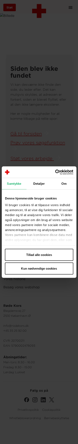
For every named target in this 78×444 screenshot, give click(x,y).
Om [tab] (64, 183)
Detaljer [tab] (39, 183)
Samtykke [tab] (14, 183)
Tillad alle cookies (39, 255)
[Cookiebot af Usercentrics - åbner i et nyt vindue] (55, 172)
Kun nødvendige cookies (39, 268)
